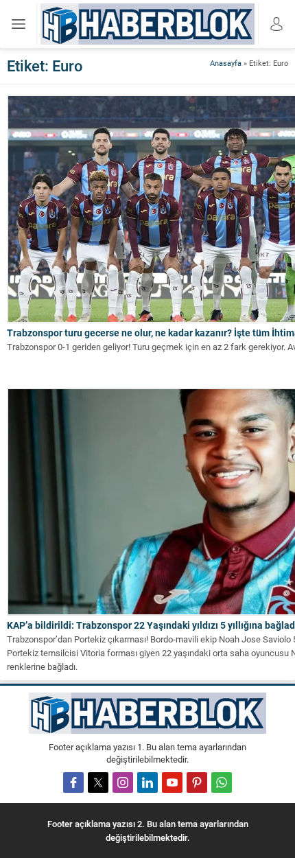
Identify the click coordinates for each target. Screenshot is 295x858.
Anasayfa (225, 63)
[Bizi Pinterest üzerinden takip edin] (197, 782)
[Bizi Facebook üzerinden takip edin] (73, 782)
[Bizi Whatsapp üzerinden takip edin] (221, 782)
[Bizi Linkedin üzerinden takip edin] (147, 782)
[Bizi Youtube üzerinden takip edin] (172, 782)
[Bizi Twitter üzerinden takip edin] (98, 782)
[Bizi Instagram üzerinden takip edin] (123, 782)
